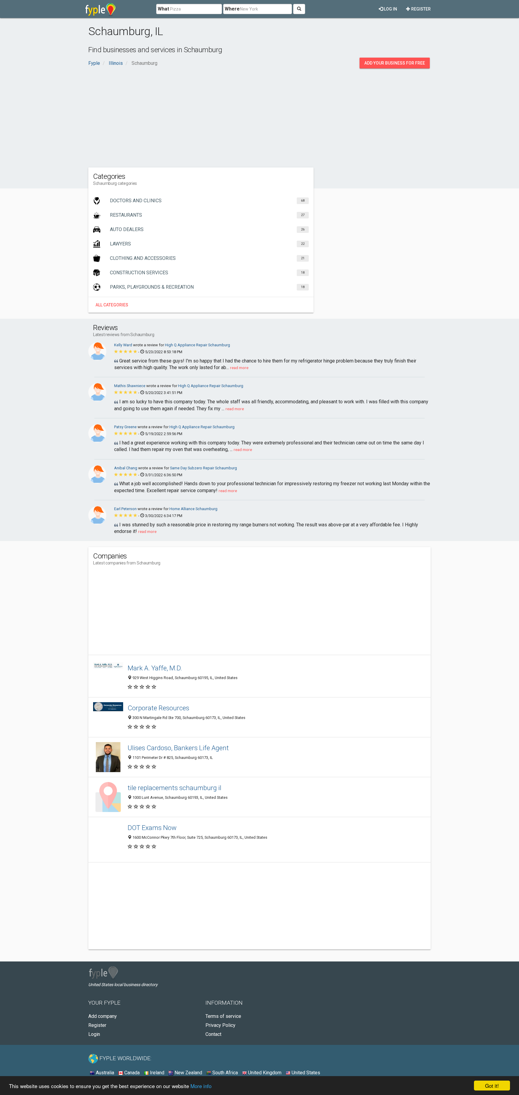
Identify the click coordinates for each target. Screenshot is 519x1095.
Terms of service (223, 1016)
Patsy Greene (126, 427)
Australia (104, 1072)
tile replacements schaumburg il (174, 788)
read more (239, 367)
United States (305, 1072)
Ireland (156, 1072)
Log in (390, 9)
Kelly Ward (123, 345)
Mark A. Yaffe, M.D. (155, 668)
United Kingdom (264, 1072)
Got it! (492, 1085)
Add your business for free (394, 63)
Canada (131, 1072)
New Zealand (187, 1072)
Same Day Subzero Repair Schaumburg (203, 468)
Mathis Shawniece (130, 386)
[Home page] (100, 9)
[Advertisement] (259, 116)
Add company (102, 1016)
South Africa (224, 1072)
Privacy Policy (220, 1025)
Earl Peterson (126, 509)
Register (420, 9)
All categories (112, 304)
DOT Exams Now (152, 828)
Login (94, 1034)
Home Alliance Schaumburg (193, 509)
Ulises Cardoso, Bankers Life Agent (178, 748)
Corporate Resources (158, 708)
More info (200, 1086)
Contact (213, 1034)
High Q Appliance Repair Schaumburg (197, 345)
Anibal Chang (126, 468)
